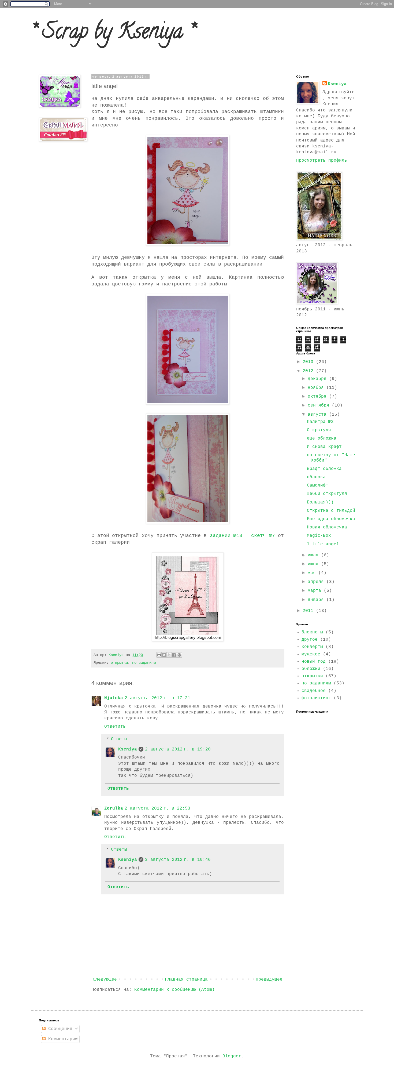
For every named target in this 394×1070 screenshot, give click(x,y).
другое (310, 639)
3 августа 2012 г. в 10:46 (178, 859)
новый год (314, 661)
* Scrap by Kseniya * (113, 33)
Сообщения (59, 1029)
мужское (311, 654)
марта (316, 590)
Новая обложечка (327, 527)
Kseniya (117, 655)
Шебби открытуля (327, 493)
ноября (317, 387)
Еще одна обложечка (331, 519)
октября (318, 396)
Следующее (105, 979)
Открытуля (319, 430)
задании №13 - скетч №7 (242, 535)
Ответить (115, 726)
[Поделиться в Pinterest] (179, 655)
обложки (311, 668)
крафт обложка (324, 468)
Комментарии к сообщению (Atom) (174, 989)
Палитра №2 (320, 421)
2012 (309, 371)
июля (314, 555)
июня (314, 564)
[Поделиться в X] (169, 655)
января (317, 599)
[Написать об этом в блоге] (164, 655)
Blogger (231, 1056)
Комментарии (62, 1039)
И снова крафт (324, 446)
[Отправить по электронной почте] (159, 655)
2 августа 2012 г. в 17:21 (157, 698)
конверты (312, 646)
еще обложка (321, 438)
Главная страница (186, 979)
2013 (309, 362)
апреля (317, 581)
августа (318, 414)
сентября (320, 405)
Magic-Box (319, 535)
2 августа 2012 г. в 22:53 (157, 808)
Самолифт (317, 485)
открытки (119, 663)
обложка (316, 477)
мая (313, 573)
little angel (323, 544)
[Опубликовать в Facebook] (174, 655)
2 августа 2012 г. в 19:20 (178, 749)
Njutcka (113, 698)
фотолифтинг (316, 698)
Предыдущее (269, 979)
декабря (318, 378)
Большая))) (320, 502)
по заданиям (144, 663)
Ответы (119, 739)
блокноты (312, 632)
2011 (309, 610)
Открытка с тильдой (331, 510)
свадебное (314, 690)
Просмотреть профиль (321, 160)
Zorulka (113, 808)
